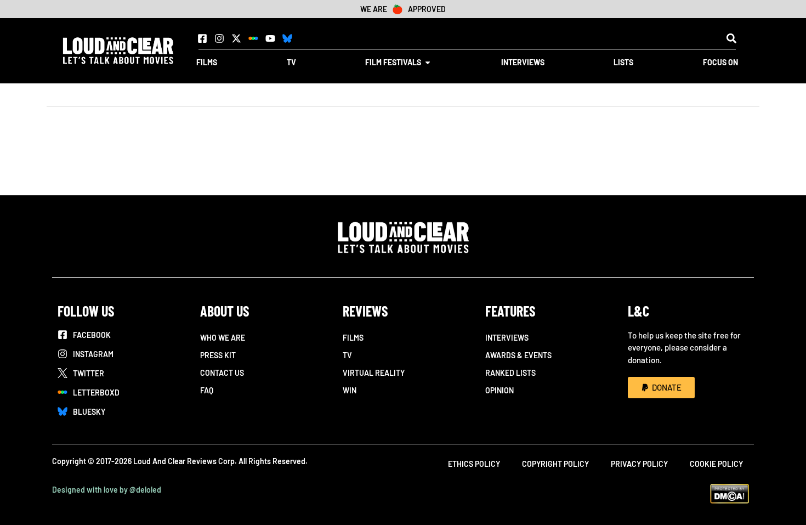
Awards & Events (518, 355)
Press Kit (218, 355)
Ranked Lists (510, 372)
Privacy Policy (639, 463)
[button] (731, 38)
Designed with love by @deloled (106, 489)
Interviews (507, 337)
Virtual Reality (374, 372)
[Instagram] (219, 38)
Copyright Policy (555, 463)
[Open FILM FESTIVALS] (428, 62)
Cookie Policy (716, 463)
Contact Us (222, 372)
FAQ (206, 390)
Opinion (499, 390)
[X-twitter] (236, 38)
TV (347, 355)
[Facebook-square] (202, 38)
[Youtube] (270, 38)
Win (349, 390)
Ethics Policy (474, 463)
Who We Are (222, 337)
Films (353, 337)
